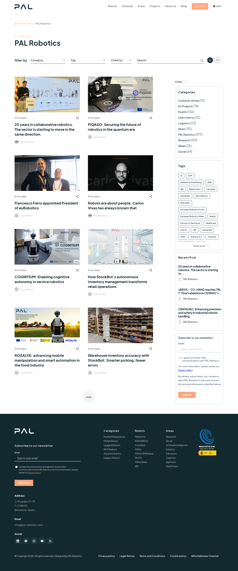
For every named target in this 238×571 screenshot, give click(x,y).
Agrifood (171, 461)
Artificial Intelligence (177, 445)
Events (182, 112)
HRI (194, 230)
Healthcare (211, 223)
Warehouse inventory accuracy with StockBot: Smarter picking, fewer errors (118, 360)
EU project (185, 203)
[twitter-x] (50, 541)
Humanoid (207, 230)
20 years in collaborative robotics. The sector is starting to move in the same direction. (44, 129)
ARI (181, 189)
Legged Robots (112, 445)
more (89, 397)
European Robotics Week (192, 216)
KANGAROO (141, 440)
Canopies (210, 189)
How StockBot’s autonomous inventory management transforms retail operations (117, 281)
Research (184, 140)
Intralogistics (186, 243)
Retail (181, 146)
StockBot (140, 445)
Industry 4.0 (196, 237)
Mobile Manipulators (114, 436)
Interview (212, 237)
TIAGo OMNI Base (144, 453)
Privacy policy (106, 555)
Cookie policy (178, 555)
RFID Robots (110, 449)
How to (183, 230)
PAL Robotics (27, 141)
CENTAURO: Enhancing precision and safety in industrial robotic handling (199, 312)
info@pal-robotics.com (29, 524)
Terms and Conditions (152, 555)
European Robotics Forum (192, 209)
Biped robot (194, 189)
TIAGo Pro (140, 436)
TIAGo (138, 449)
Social (182, 151)
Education (171, 453)
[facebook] (26, 541)
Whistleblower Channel (205, 555)
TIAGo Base (141, 461)
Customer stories (188, 100)
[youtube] (42, 541)
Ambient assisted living (191, 182)
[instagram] (34, 541)
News (181, 129)
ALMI (190, 175)
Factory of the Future (190, 223)
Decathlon (185, 196)
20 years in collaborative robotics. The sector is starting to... (198, 270)
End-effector (202, 196)
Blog (30, 23)
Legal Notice (127, 555)
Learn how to (186, 117)
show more (199, 245)
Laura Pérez (100, 136)
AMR (209, 182)
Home (21, 23)
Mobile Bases (111, 440)
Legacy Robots (112, 457)
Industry (170, 449)
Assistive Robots (112, 453)
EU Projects (185, 106)
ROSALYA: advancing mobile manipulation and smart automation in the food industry (47, 360)
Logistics (184, 123)
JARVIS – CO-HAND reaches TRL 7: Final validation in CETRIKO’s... (200, 291)
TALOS (138, 457)
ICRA (182, 237)
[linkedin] (18, 541)
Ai (181, 175)
